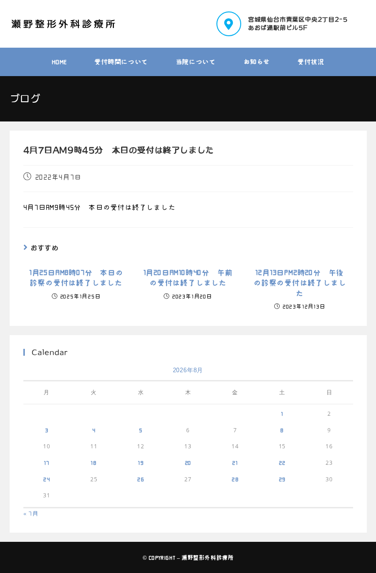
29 (282, 479)
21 (235, 462)
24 (46, 479)
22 (282, 462)
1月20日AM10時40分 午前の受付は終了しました (188, 277)
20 (188, 462)
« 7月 (31, 514)
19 (141, 462)
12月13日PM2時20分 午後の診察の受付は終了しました (300, 283)
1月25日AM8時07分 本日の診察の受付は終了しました (76, 277)
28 (235, 479)
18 (94, 462)
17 (47, 462)
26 (140, 479)
